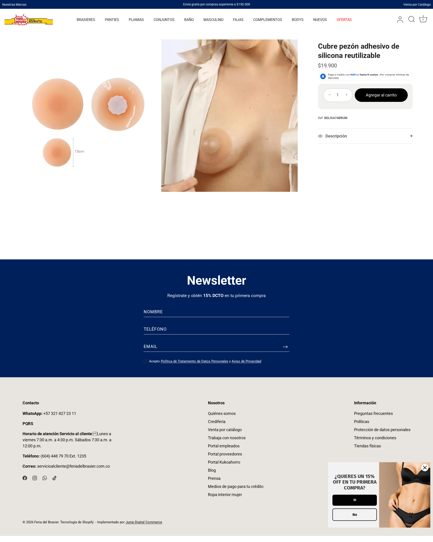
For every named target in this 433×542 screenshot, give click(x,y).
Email (150, 346)
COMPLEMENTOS (267, 20)
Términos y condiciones (375, 437)
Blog (212, 470)
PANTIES (112, 20)
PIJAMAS (136, 20)
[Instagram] (34, 477)
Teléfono (155, 329)
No (354, 514)
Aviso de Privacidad (246, 361)
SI (354, 500)
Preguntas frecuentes (373, 413)
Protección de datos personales (382, 429)
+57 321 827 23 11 (49, 413)
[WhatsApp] (44, 477)
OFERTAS (344, 20)
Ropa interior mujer (225, 494)
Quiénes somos (222, 413)
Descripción (336, 136)
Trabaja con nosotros (227, 437)
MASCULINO (213, 20)
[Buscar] (412, 20)
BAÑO (189, 20)
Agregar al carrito (381, 95)
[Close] (424, 467)
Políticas (361, 421)
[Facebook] (25, 477)
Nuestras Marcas (14, 4)
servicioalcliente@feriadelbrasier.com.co (73, 466)
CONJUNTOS (164, 20)
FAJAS (238, 20)
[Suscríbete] (285, 347)
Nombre (153, 311)
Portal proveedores (225, 454)
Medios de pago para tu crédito (235, 486)
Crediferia (217, 421)
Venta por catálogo (225, 429)
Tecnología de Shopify (77, 522)
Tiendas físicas (367, 446)
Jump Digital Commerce (144, 522)
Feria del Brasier (46, 522)
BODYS (298, 20)
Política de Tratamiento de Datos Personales (194, 361)
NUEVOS (320, 20)
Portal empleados (224, 446)
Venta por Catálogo (417, 4)
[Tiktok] (54, 477)
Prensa (214, 478)
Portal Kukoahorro (224, 462)
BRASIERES (86, 20)
